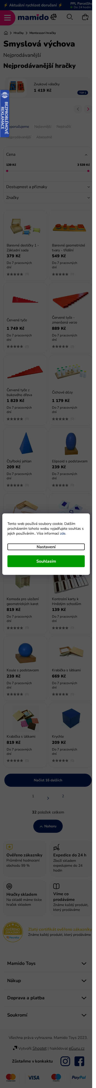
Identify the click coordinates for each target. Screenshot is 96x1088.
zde (62, 533)
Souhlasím (46, 561)
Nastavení (46, 547)
